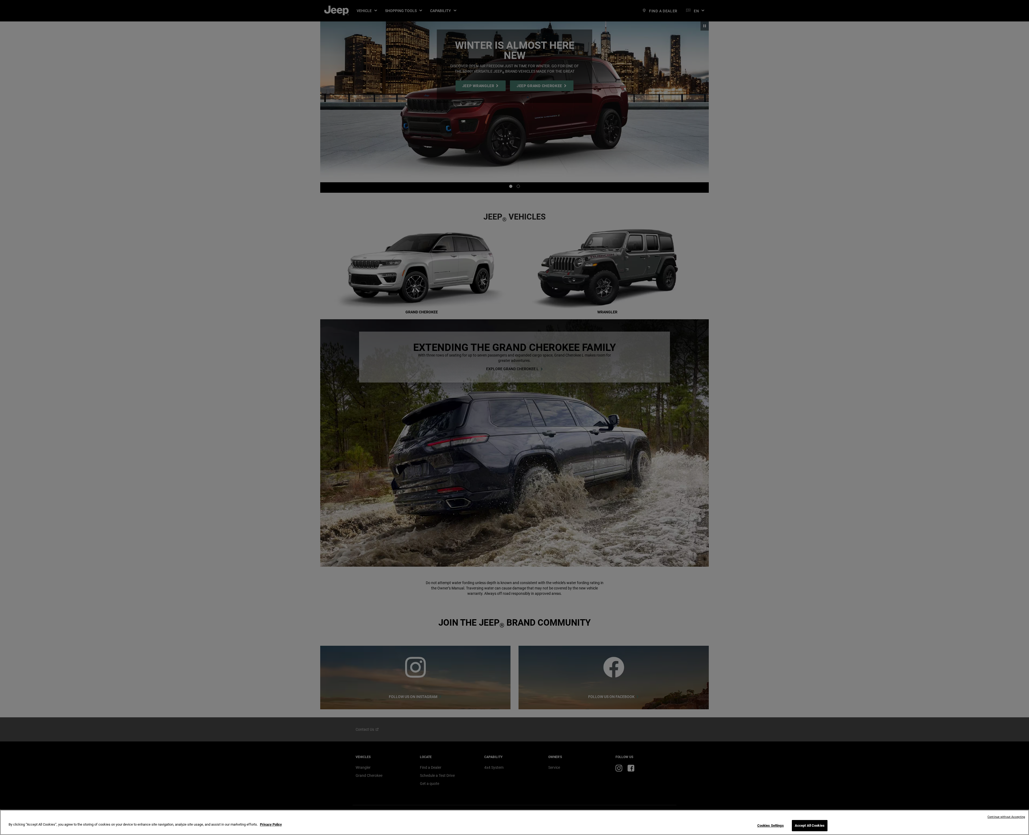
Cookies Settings (770, 825)
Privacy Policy (271, 824)
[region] (514, 822)
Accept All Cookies (810, 825)
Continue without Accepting (1006, 817)
